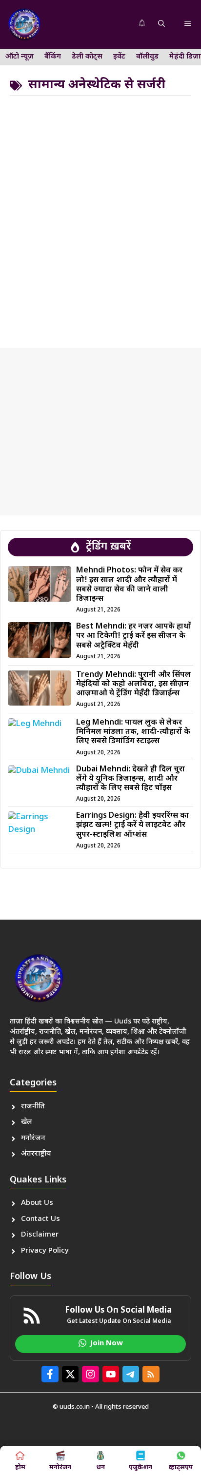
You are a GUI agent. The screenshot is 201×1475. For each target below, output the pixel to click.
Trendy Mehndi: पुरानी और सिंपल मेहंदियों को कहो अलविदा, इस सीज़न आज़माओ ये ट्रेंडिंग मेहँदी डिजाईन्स (133, 684)
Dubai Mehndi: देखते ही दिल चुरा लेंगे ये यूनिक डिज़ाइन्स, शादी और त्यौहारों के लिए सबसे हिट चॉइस (130, 779)
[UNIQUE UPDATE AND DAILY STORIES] (24, 24)
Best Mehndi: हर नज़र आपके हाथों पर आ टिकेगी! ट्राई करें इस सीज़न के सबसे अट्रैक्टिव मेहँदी (133, 636)
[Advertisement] (100, 218)
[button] (161, 24)
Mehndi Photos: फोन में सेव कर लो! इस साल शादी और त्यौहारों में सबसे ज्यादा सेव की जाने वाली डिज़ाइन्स (129, 585)
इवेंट (119, 56)
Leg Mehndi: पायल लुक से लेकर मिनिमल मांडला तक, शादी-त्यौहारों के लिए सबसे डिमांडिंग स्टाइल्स (133, 732)
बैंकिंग (52, 56)
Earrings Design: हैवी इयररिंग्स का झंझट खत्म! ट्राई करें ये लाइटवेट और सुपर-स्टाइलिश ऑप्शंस (132, 825)
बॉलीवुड (147, 56)
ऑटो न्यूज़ (19, 56)
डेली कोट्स (87, 56)
